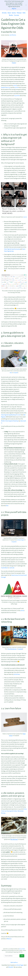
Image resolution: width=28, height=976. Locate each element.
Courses (16, 15)
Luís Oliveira (12, 35)
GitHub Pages (19, 965)
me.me (25, 217)
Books (11, 15)
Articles (4, 13)
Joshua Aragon (20, 539)
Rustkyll (11, 967)
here (7, 505)
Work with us (14, 962)
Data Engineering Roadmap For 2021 (11, 415)
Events (14, 13)
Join (22, 955)
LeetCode (11, 568)
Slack (9, 13)
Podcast (19, 13)
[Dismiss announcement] (26, 5)
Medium (9, 938)
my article (17, 95)
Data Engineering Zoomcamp (12, 249)
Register (14, 8)
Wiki (23, 13)
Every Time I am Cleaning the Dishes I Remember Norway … (14, 811)
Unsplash (15, 372)
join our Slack (22, 948)
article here (17, 674)
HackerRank (4, 568)
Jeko (11, 372)
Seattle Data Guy (5, 87)
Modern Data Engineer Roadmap (10, 421)
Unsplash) (14, 541)
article (15, 85)
